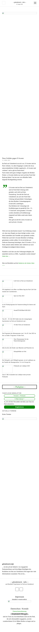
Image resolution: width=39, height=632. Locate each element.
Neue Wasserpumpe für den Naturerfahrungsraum (21, 340)
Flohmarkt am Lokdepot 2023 (22, 366)
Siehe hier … (6, 256)
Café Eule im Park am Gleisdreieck (23, 281)
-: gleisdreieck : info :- (19, 2)
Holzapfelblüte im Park (20, 351)
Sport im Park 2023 (19, 296)
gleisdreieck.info (8, 564)
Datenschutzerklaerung (19, 611)
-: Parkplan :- (19, 387)
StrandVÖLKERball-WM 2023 (22, 310)
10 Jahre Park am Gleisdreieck (22, 324)
